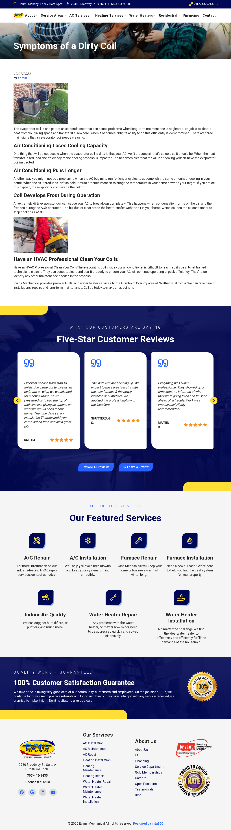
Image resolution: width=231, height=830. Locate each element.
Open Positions (146, 784)
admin (22, 78)
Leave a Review (137, 467)
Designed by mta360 (148, 823)
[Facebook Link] (21, 792)
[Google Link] (32, 792)
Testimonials (144, 789)
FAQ (138, 755)
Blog (138, 795)
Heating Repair (93, 776)
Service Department (149, 766)
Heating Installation (97, 760)
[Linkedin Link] (42, 792)
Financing (191, 15)
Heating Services (109, 15)
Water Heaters (141, 15)
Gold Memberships (148, 772)
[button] (37, 555)
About (30, 15)
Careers (140, 778)
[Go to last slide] (17, 400)
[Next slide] (213, 400)
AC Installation (93, 743)
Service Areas (52, 15)
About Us (141, 750)
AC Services (79, 15)
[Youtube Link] (53, 792)
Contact (209, 15)
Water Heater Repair (97, 781)
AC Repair (90, 754)
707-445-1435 (205, 4)
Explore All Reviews (96, 467)
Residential (168, 15)
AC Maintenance (94, 749)
